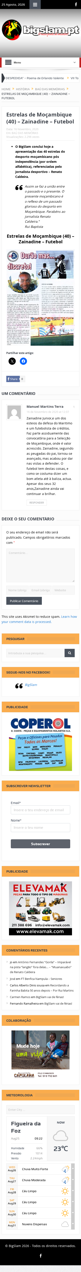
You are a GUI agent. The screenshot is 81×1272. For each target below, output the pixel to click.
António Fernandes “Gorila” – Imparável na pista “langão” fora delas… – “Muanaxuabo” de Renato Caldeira (41, 967)
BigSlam (31, 685)
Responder (36, 502)
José (12, 979)
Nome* (16, 820)
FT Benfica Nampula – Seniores (41, 979)
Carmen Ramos (20, 997)
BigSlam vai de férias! (50, 997)
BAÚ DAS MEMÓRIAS (25, 133)
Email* (16, 803)
